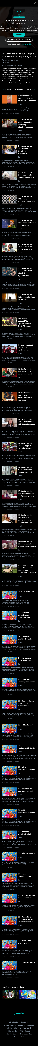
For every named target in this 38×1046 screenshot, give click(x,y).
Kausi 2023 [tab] (19, 90)
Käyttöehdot (13, 1022)
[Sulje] (35, 3)
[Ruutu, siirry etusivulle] (19, 1013)
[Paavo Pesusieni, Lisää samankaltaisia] (27, 995)
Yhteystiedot (25, 1031)
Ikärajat (9, 1028)
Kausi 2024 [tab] (7, 90)
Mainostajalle (13, 1031)
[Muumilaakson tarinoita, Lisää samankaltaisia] (10, 995)
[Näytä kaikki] (19, 994)
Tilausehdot (24, 1022)
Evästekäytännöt (12, 1034)
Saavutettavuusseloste (26, 1025)
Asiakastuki (27, 1028)
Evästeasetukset (26, 1034)
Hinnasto (17, 1028)
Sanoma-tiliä (26, 44)
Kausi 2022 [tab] (31, 90)
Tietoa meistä (19, 1037)
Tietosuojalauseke (9, 1025)
